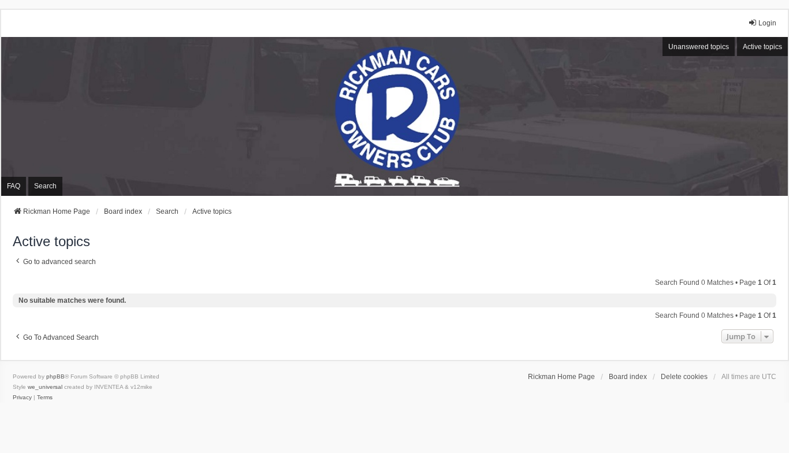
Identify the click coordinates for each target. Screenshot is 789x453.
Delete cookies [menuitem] (684, 377)
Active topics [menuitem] (762, 47)
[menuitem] (22, 397)
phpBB (55, 376)
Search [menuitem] (45, 186)
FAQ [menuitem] (13, 186)
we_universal (45, 387)
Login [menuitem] (767, 23)
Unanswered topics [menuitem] (698, 47)
